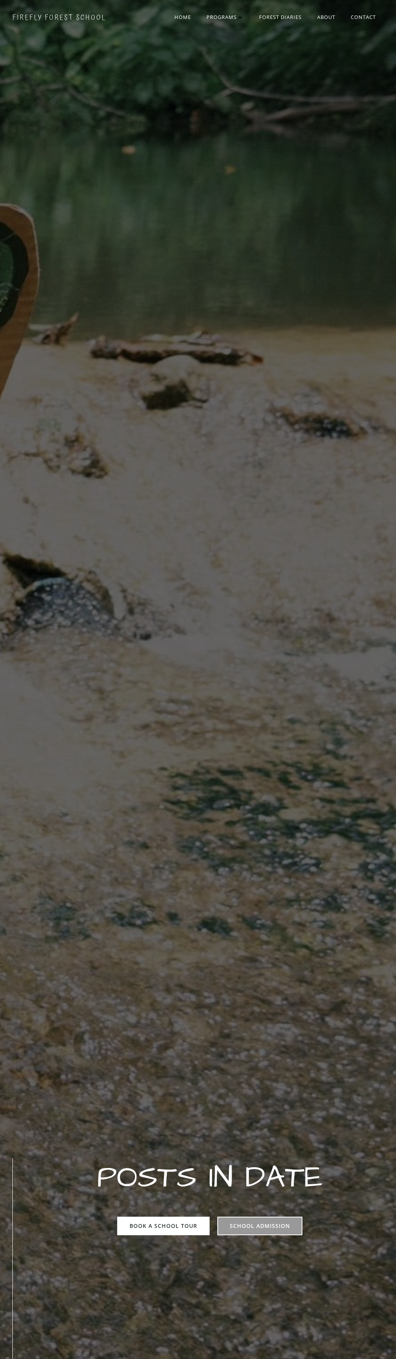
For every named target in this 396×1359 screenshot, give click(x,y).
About (326, 17)
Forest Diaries (280, 17)
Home (182, 17)
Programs (222, 17)
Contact (363, 17)
